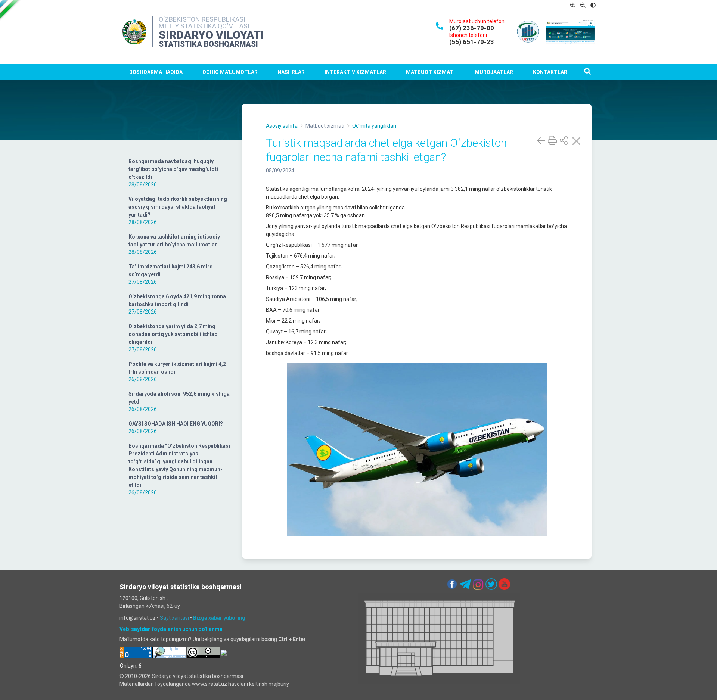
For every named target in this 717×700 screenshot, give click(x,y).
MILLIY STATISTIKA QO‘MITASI (204, 26)
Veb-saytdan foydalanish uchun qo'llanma (171, 629)
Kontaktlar (550, 72)
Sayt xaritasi (174, 618)
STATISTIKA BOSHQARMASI (208, 44)
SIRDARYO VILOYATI (211, 34)
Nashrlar (291, 72)
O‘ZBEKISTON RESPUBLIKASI (202, 19)
